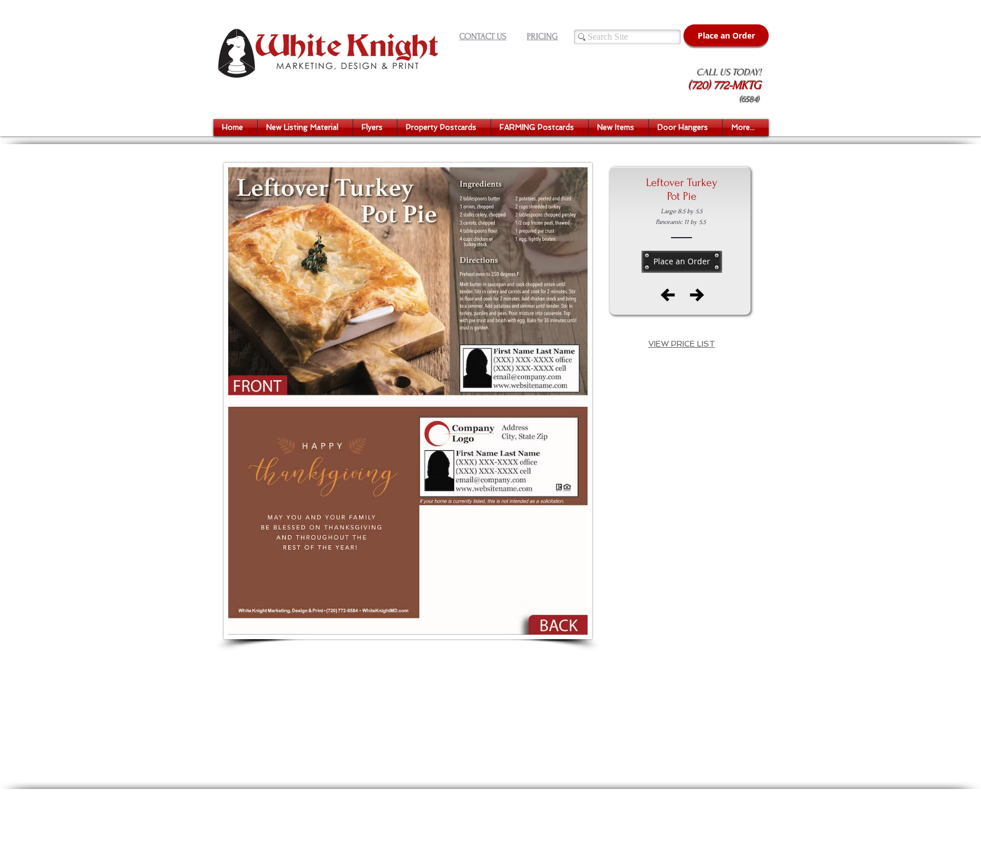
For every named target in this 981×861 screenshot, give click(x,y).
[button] (305, 127)
